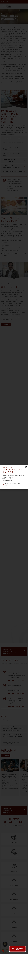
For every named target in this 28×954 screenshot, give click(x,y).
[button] (3, 951)
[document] (14, 477)
